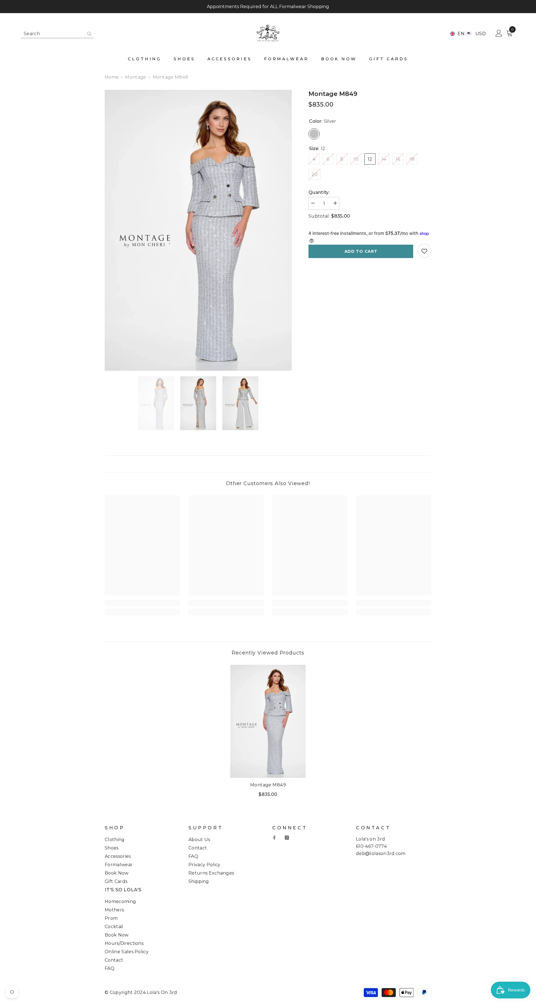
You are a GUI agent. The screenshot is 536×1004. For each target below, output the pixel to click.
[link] (142, 603)
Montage (135, 77)
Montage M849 (268, 785)
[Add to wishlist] (424, 251)
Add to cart (360, 251)
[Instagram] (287, 838)
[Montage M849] (268, 721)
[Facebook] (274, 838)
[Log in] (499, 33)
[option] (198, 230)
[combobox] (53, 33)
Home (112, 77)
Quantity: (319, 192)
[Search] (57, 33)
